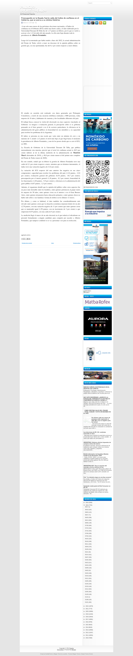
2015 (87, 624)
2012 (87, 632)
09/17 (87, 507)
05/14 (87, 554)
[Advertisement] (51, 261)
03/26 (87, 573)
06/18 (87, 541)
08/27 (87, 515)
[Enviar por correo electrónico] (22, 239)
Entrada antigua (77, 243)
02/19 (87, 586)
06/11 (87, 544)
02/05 (87, 591)
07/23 (87, 528)
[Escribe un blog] (24, 239)
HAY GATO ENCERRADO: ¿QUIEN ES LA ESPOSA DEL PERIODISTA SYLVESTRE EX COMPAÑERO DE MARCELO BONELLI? (97, 399)
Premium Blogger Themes (74, 654)
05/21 (87, 552)
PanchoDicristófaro (33, 9)
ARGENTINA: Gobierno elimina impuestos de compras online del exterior (97, 443)
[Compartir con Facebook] (28, 239)
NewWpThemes (49, 654)
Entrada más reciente (27, 243)
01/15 (87, 597)
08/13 (87, 520)
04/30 (87, 560)
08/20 (87, 517)
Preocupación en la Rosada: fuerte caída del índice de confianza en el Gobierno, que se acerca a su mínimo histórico (50, 19)
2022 (87, 606)
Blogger (74, 649)
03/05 (87, 581)
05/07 (87, 557)
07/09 (87, 533)
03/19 (87, 576)
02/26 (87, 583)
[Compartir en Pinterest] (29, 239)
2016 (87, 622)
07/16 (87, 531)
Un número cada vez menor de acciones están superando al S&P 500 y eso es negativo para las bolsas (101, 420)
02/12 (87, 589)
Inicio (52, 243)
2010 (87, 638)
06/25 (87, 538)
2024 (87, 502)
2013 (87, 630)
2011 (87, 635)
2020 (87, 611)
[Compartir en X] (26, 239)
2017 (87, 619)
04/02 (87, 570)
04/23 (87, 562)
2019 (87, 614)
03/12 (87, 578)
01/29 (87, 594)
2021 (87, 608)
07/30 (87, 525)
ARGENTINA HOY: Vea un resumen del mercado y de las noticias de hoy (95, 466)
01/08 (87, 599)
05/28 (87, 549)
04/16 (87, 565)
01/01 (87, 602)
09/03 (87, 512)
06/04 (87, 546)
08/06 (87, 523)
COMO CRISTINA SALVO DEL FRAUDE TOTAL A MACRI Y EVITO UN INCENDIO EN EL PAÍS (97, 412)
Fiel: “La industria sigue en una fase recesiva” (97, 477)
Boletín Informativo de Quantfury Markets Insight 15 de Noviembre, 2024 (96, 454)
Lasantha (65, 654)
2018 (87, 616)
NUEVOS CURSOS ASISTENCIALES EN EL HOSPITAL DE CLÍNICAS (96, 387)
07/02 (87, 536)
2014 (87, 627)
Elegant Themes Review (87, 654)
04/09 (87, 568)
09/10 (87, 509)
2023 (87, 505)
